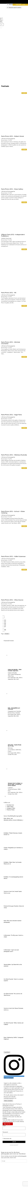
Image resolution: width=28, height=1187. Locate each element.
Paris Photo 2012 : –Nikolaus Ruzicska (14, 455)
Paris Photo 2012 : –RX (8, 292)
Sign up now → (8, 1123)
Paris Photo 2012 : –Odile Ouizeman (13, 556)
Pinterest (10, 809)
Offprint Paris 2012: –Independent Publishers (13, 235)
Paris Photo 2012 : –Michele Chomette (10, 342)
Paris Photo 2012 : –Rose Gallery (12, 189)
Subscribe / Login (20, 4)
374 (5, 622)
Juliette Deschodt (6, 238)
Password (5, 1132)
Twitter (10, 806)
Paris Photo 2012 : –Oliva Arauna (12, 600)
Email (4, 1125)
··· (4, 618)
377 (5, 626)
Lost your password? (14, 1145)
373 (5, 620)
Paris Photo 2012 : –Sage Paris (11, 415)
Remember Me (7, 1138)
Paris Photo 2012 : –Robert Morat (12, 136)
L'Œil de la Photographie (8, 138)
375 (5, 623)
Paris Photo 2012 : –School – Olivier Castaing (13, 512)
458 (5, 629)
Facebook (10, 805)
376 (5, 625)
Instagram (11, 808)
